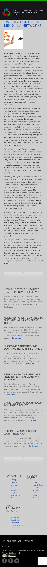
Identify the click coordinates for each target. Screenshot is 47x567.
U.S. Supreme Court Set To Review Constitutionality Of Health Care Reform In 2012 (18, 525)
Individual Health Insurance (15, 492)
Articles (28, 541)
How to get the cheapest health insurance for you (22, 290)
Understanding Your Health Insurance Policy (23, 404)
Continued (8, 307)
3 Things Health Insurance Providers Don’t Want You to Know (22, 377)
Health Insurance (11, 541)
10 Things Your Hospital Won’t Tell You (20, 432)
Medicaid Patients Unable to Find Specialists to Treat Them (23, 320)
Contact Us (8, 546)
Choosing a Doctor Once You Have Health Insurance (23, 347)
